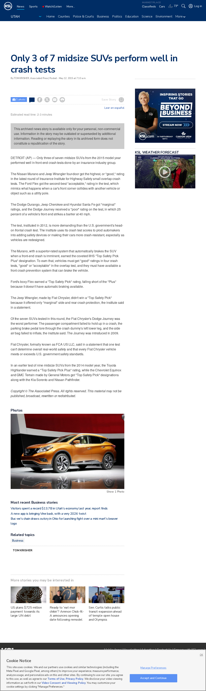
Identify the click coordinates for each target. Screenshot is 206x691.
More (179, 16)
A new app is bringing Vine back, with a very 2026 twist (48, 513)
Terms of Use (56, 679)
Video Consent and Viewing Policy (64, 683)
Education (131, 16)
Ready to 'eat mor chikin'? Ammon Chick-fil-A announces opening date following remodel (67, 613)
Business (103, 16)
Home (50, 16)
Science (147, 16)
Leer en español (114, 108)
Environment (164, 16)
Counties (64, 16)
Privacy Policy (74, 679)
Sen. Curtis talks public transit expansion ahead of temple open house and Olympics (105, 613)
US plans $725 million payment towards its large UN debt (26, 611)
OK (201, 654)
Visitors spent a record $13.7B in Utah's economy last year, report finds (59, 508)
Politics (117, 16)
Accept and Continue (153, 678)
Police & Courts (83, 16)
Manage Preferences (153, 668)
